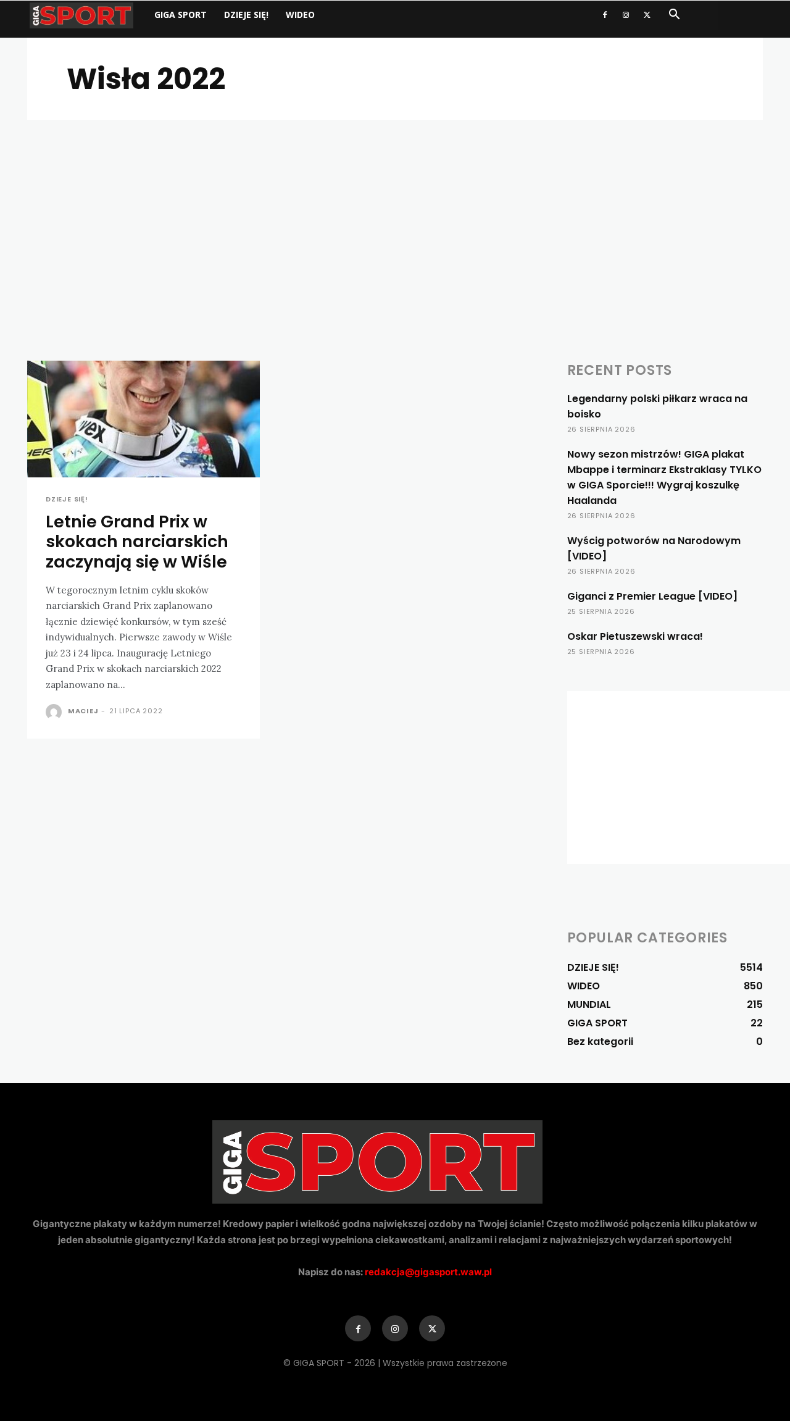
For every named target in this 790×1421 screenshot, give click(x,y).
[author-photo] (55, 712)
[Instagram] (626, 15)
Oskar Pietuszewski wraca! (635, 636)
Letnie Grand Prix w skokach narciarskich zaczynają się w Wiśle (137, 541)
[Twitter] (647, 15)
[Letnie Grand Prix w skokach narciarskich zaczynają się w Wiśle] (143, 419)
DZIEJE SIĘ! (246, 14)
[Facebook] (605, 15)
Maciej (83, 711)
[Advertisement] (395, 212)
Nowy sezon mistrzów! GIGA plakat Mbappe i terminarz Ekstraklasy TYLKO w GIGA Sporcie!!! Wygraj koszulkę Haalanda (664, 477)
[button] (674, 16)
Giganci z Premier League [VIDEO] (652, 596)
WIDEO (300, 14)
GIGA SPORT (180, 14)
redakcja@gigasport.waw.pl (428, 1272)
